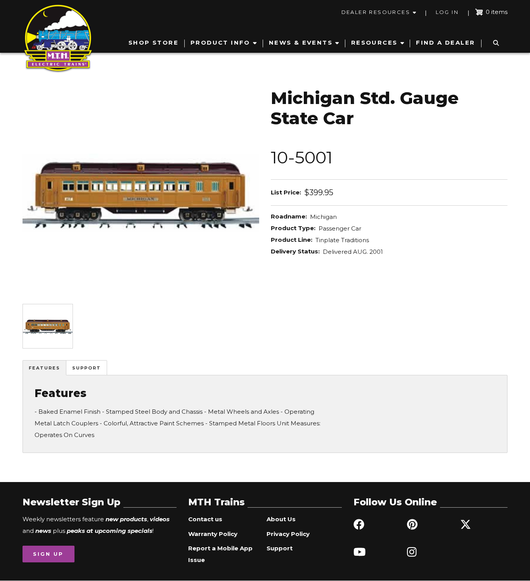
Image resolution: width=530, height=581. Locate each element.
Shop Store (153, 42)
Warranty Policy (212, 534)
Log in (447, 12)
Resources (374, 42)
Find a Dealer (445, 42)
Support (86, 368)
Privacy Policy (288, 534)
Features (44, 368)
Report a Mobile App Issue (220, 554)
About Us (281, 519)
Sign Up (48, 554)
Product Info (220, 42)
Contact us (205, 519)
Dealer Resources (375, 12)
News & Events (301, 42)
